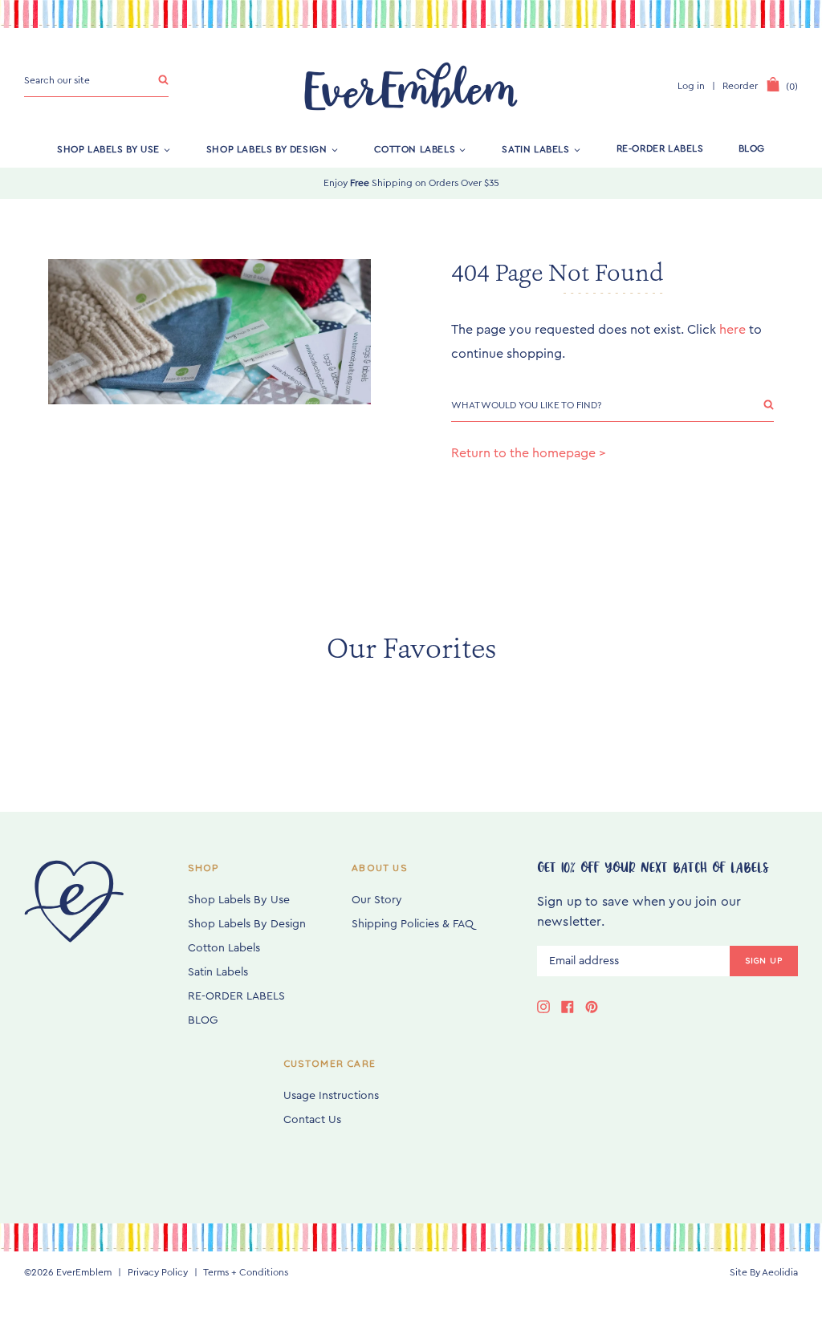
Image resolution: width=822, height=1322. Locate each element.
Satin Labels (535, 148)
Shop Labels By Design (267, 148)
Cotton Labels (415, 148)
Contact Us (312, 1119)
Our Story (377, 900)
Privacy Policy (158, 1272)
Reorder (740, 86)
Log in (691, 86)
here (732, 329)
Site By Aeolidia (764, 1272)
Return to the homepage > (528, 453)
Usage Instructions (331, 1095)
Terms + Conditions (245, 1272)
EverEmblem (84, 1272)
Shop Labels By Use (108, 148)
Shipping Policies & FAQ (413, 924)
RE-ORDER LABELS (660, 148)
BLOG (752, 148)
